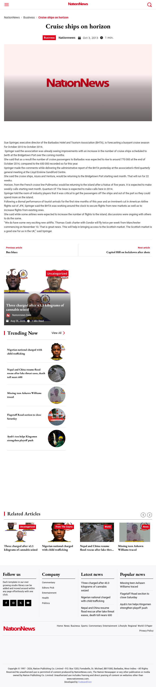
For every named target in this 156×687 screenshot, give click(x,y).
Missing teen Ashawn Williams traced (130, 547)
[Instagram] (13, 603)
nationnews (66, 38)
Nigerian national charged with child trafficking (57, 547)
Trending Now (22, 333)
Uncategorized (57, 273)
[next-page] (15, 273)
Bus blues (11, 252)
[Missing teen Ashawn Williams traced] (56, 395)
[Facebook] (8, 128)
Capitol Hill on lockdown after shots (128, 252)
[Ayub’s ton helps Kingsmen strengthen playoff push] (56, 438)
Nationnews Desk (21, 315)
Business (29, 17)
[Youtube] (28, 603)
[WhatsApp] (39, 128)
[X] (19, 128)
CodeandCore (85, 682)
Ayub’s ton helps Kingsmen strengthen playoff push (22, 438)
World (108, 526)
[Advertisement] (34, 475)
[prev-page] (8, 273)
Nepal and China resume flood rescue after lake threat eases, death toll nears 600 (26, 373)
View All (56, 333)
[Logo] (78, 4)
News (146, 526)
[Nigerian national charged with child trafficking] (56, 351)
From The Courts (64, 526)
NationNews (12, 17)
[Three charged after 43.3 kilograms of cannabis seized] (37, 297)
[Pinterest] (29, 128)
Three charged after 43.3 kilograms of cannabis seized (35, 307)
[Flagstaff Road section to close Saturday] (56, 417)
